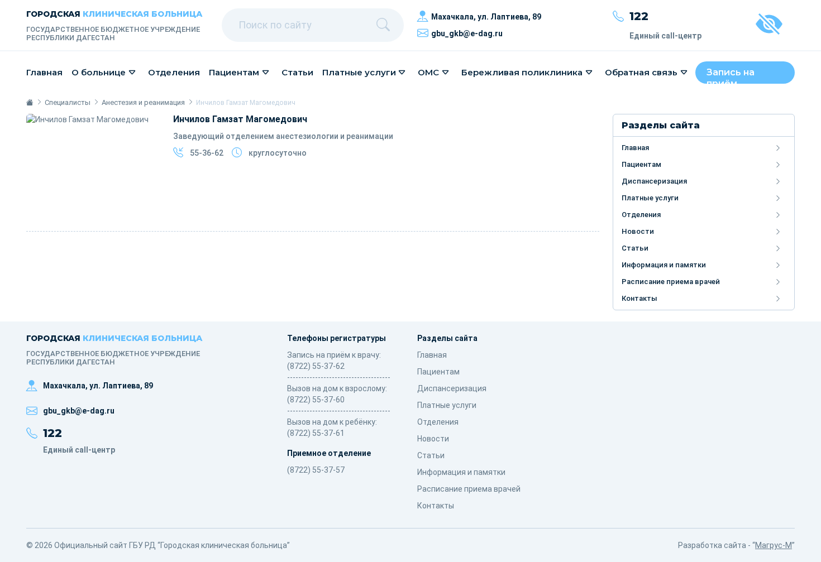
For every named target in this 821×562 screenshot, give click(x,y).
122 (638, 16)
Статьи (297, 72)
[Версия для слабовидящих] (769, 25)
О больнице (98, 72)
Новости (638, 231)
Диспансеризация (654, 181)
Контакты (639, 298)
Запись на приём (731, 75)
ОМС (428, 72)
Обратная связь (641, 72)
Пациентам (234, 72)
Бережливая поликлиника (522, 72)
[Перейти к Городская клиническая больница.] (30, 102)
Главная (44, 72)
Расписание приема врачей (671, 281)
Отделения (174, 72)
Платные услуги (359, 72)
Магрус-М (773, 545)
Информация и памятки (664, 265)
